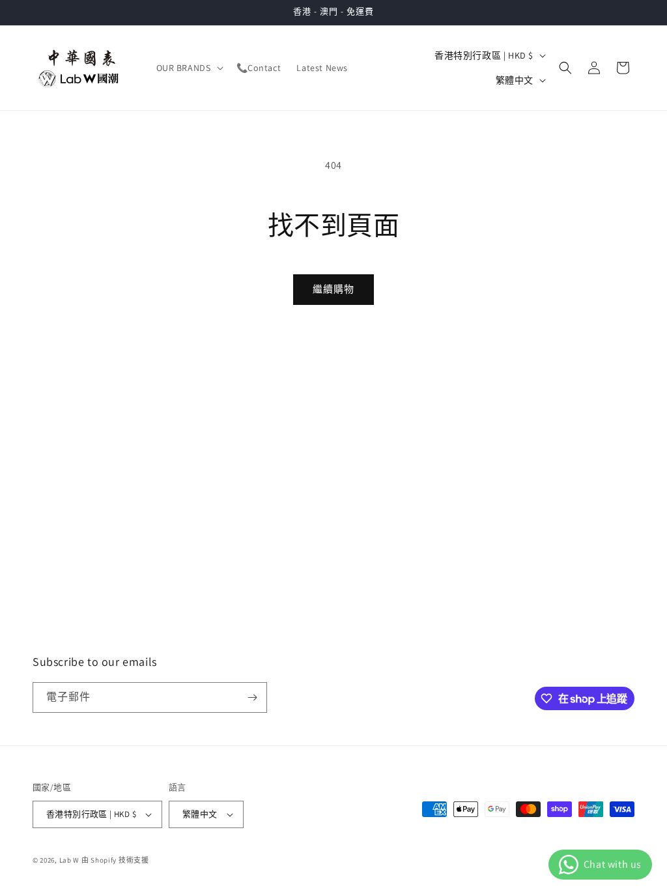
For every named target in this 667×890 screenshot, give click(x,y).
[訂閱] (252, 697)
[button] (189, 67)
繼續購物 (333, 289)
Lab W (69, 860)
